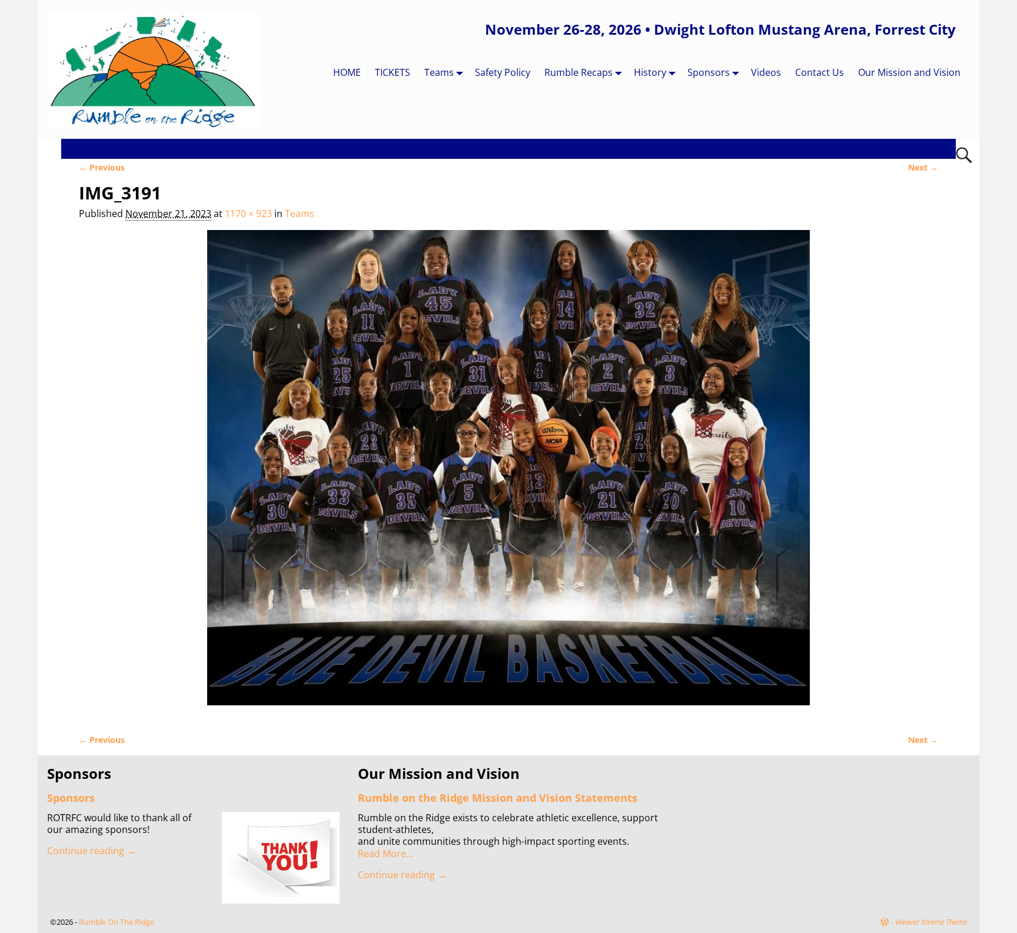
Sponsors (708, 72)
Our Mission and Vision (909, 72)
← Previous (102, 167)
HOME (347, 72)
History (650, 72)
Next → (923, 167)
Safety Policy (502, 72)
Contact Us (819, 72)
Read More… (385, 853)
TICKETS (392, 72)
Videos (766, 72)
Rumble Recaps (578, 72)
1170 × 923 (248, 213)
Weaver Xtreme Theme (931, 922)
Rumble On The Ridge (116, 922)
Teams (439, 72)
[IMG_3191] (508, 474)
